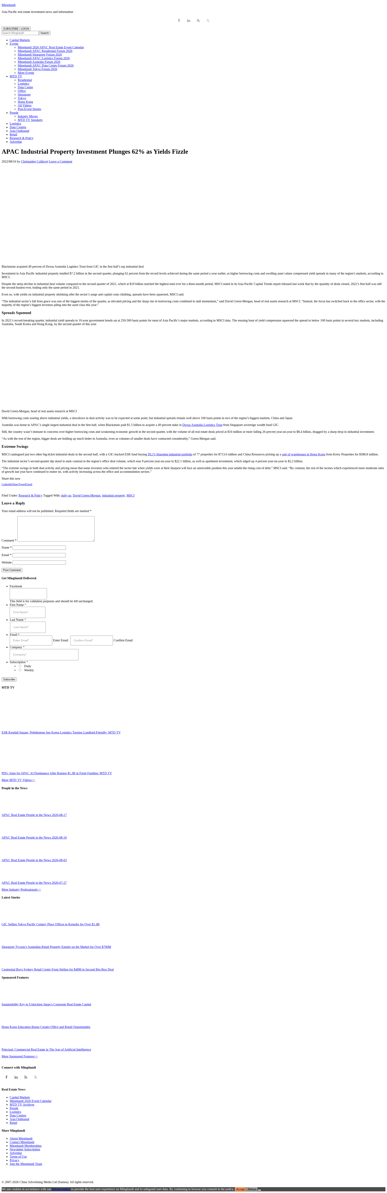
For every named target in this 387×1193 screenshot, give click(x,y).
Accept (240, 1189)
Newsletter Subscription (25, 1149)
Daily (27, 666)
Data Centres (18, 1115)
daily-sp (66, 495)
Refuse (252, 1189)
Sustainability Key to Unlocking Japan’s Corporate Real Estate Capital (46, 1004)
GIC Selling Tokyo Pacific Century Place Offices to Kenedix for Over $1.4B (51, 924)
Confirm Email (123, 640)
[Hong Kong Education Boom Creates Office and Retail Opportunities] (11, 1023)
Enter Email (60, 640)
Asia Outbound (19, 1119)
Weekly (29, 670)
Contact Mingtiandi (22, 1142)
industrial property (113, 495)
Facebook (16, 586)
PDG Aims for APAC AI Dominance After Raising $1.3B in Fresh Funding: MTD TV (57, 773)
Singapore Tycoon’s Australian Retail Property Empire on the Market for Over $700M (56, 947)
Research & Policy (30, 495)
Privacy (14, 1160)
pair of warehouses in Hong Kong (303, 454)
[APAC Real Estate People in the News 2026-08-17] (11, 811)
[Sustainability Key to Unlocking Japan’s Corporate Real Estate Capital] (11, 1000)
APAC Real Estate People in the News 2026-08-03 (34, 860)
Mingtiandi (9, 5)
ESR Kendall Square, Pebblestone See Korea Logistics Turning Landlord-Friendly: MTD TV (61, 732)
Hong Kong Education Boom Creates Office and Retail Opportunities (46, 1027)
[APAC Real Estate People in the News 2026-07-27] (11, 879)
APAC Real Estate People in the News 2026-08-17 (34, 815)
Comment (9, 540)
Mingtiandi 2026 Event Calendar (30, 1101)
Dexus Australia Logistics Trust (202, 425)
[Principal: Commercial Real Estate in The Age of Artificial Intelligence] (11, 1046)
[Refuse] (259, 1190)
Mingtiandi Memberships (26, 1145)
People (14, 1108)
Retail (13, 1122)
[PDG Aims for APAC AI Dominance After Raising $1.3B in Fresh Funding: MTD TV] (37, 769)
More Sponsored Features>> (20, 1056)
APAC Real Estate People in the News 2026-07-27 (34, 882)
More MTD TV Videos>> (18, 780)
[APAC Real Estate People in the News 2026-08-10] (11, 834)
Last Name (18, 619)
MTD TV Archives (22, 1104)
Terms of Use (18, 1156)
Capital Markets (20, 1097)
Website (7, 562)
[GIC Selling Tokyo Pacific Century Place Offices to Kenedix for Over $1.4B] (11, 920)
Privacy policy (61, 1189)
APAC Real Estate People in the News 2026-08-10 (34, 837)
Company (17, 647)
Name (7, 547)
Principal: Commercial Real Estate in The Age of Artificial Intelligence (46, 1049)
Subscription (19, 662)
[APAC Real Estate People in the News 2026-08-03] (11, 856)
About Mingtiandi (21, 1138)
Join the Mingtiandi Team (26, 1164)
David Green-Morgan (86, 495)
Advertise (16, 1153)
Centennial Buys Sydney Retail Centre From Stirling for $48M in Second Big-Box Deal (58, 969)
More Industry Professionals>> (21, 889)
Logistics (15, 1112)
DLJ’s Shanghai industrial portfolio (170, 454)
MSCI (130, 495)
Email (6, 555)
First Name (18, 604)
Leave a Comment (60, 161)
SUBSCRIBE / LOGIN (16, 28)
